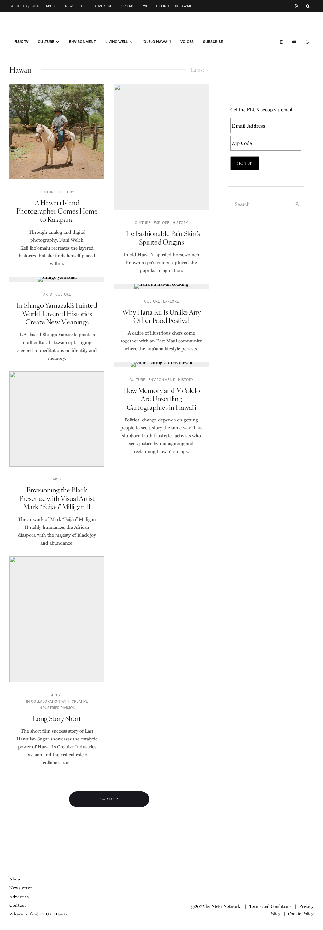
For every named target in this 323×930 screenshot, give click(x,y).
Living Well (116, 41)
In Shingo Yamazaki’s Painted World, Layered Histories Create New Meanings (57, 313)
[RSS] (296, 6)
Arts (47, 294)
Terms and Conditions (270, 906)
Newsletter (76, 6)
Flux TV (21, 41)
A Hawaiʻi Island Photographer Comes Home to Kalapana (57, 210)
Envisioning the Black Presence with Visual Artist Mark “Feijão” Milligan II (57, 498)
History (66, 192)
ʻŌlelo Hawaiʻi (157, 41)
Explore (161, 222)
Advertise (103, 6)
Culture (46, 41)
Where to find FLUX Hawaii (167, 6)
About (51, 6)
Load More (109, 799)
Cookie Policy (301, 913)
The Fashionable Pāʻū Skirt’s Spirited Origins (161, 237)
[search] (297, 204)
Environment (82, 41)
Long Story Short (57, 718)
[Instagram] (281, 42)
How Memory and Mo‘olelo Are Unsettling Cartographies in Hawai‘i (161, 398)
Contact (127, 6)
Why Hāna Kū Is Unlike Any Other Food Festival (161, 316)
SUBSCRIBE (213, 41)
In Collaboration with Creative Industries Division (57, 704)
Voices (187, 41)
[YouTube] (294, 42)
